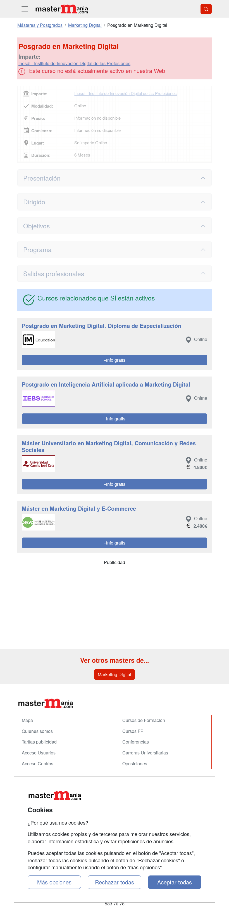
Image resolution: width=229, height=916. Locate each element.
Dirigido (34, 201)
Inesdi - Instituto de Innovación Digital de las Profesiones (74, 63)
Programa (37, 249)
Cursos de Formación (143, 720)
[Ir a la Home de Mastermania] (114, 703)
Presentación (42, 177)
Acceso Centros (37, 763)
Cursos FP (133, 731)
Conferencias (135, 742)
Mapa (27, 720)
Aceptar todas (174, 882)
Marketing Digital (114, 674)
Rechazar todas (114, 882)
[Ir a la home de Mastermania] (61, 8)
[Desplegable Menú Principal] (24, 8)
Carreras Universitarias (145, 752)
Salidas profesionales (53, 273)
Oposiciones (134, 763)
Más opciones (54, 882)
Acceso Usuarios (39, 752)
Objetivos (36, 225)
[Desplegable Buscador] (206, 9)
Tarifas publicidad (39, 742)
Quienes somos (37, 731)
